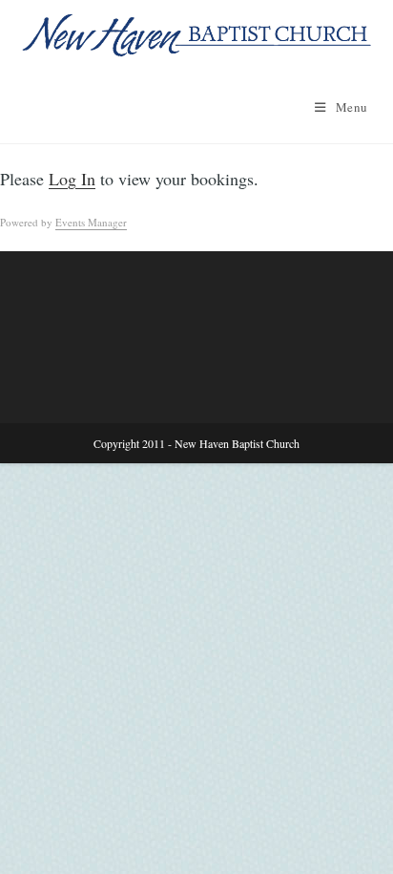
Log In (72, 178)
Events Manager (91, 222)
